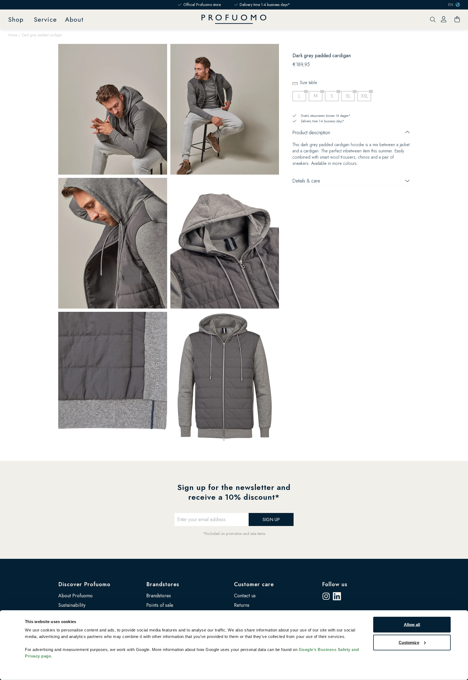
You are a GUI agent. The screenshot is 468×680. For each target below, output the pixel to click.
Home (12, 35)
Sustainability (72, 605)
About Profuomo (75, 595)
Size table (308, 82)
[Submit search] (432, 19)
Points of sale (159, 605)
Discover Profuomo (84, 584)
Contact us (245, 595)
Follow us (334, 584)
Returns (241, 605)
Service (45, 19)
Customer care (254, 584)
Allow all (412, 624)
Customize (409, 642)
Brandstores (162, 584)
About (74, 19)
